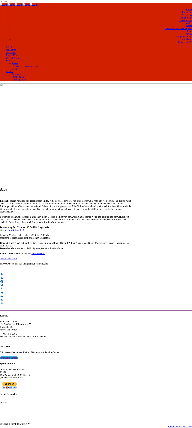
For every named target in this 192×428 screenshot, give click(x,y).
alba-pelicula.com (8, 258)
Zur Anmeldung (9, 357)
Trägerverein (6, 418)
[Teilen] (66, 303)
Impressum (173, 426)
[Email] (66, 299)
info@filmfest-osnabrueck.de (13, 340)
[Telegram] (66, 292)
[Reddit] (66, 296)
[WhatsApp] (66, 289)
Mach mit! (5, 415)
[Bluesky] (66, 285)
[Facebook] (66, 281)
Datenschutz (186, 426)
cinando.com (38, 253)
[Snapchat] (66, 274)
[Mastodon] (66, 278)
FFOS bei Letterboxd (10, 400)
